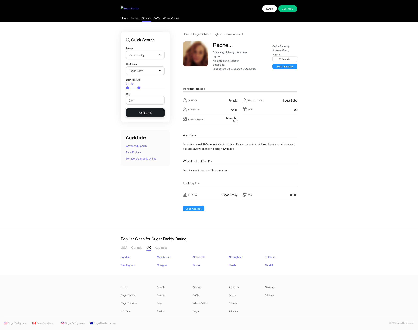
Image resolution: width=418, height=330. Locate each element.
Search (135, 18)
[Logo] (130, 8)
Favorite (285, 59)
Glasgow (162, 265)
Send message (285, 66)
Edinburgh (271, 257)
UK (148, 247)
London (125, 257)
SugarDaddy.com (17, 323)
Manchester (163, 257)
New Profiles (133, 152)
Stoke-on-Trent (234, 34)
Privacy (233, 303)
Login (269, 8)
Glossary (270, 287)
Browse (146, 18)
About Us (234, 287)
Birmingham (128, 265)
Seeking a (131, 63)
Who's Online (171, 18)
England (217, 34)
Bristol (196, 265)
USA (124, 247)
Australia (161, 247)
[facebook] (379, 324)
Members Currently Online (141, 158)
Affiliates (233, 311)
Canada (137, 247)
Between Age (133, 81)
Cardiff (269, 265)
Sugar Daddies (129, 303)
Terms (232, 295)
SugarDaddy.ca (44, 323)
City (128, 94)
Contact (197, 287)
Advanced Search (136, 146)
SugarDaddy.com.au (104, 323)
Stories (160, 311)
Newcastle (199, 257)
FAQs (157, 18)
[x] (385, 324)
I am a (129, 48)
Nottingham (235, 257)
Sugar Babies (201, 34)
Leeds (232, 265)
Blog (159, 303)
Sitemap (269, 295)
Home (124, 18)
